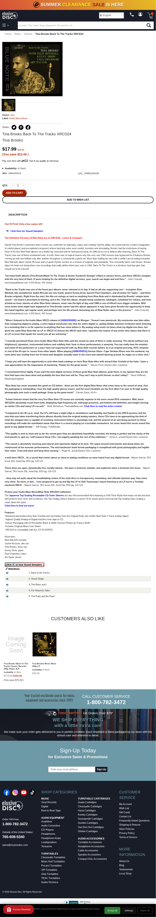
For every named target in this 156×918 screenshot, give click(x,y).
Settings (129, 910)
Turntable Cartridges (94, 798)
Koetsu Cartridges (87, 814)
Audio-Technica (49, 882)
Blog (121, 865)
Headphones (48, 834)
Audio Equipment (52, 818)
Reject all (145, 910)
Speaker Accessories (89, 854)
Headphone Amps (51, 838)
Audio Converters (50, 825)
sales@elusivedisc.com (15, 845)
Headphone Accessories (91, 846)
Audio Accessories (91, 838)
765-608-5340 (13, 837)
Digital (44, 806)
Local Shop (125, 873)
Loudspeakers (49, 842)
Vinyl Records (48, 802)
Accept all (112, 910)
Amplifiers (46, 821)
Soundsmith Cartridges (90, 818)
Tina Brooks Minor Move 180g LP (44, 664)
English (106, 15)
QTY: (5, 185)
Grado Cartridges (87, 802)
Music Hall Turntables (53, 861)
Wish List (124, 808)
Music (45, 798)
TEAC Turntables (50, 878)
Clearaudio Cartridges (90, 806)
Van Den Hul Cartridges (91, 827)
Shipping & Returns (129, 824)
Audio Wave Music (18, 118)
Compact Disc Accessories (92, 859)
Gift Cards (124, 812)
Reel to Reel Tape (51, 810)
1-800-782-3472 (106, 702)
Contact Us (125, 816)
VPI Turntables (49, 870)
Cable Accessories (88, 850)
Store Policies (126, 829)
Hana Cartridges (87, 810)
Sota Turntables (49, 874)
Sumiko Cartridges (88, 823)
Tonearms (46, 846)
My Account (125, 804)
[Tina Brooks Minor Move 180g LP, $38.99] (44, 644)
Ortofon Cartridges (88, 831)
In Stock (15, 168)
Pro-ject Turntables (51, 865)
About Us (124, 861)
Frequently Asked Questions (134, 820)
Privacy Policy (127, 833)
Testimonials (126, 869)
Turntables (49, 853)
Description (18, 214)
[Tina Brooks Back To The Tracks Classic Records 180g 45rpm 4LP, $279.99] (16, 644)
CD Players (47, 829)
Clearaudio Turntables (53, 857)
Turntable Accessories (90, 842)
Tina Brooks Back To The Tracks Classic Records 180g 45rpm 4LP (16, 666)
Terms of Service (128, 837)
